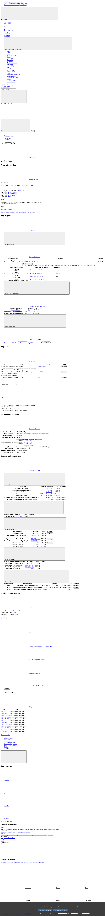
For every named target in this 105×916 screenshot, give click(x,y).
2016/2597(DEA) (5, 713)
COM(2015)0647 (35, 542)
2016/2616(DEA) (5, 722)
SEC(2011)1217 (35, 535)
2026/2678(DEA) (5, 731)
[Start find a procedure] (14, 96)
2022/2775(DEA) (5, 728)
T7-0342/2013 (40, 377)
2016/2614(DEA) (5, 717)
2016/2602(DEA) (5, 715)
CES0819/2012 (46, 589)
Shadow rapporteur (27, 264)
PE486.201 (49, 495)
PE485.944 (49, 493)
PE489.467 (49, 492)
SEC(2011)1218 (35, 537)
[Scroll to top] (14, 756)
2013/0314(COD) (12, 192)
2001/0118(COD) (21, 190)
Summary (64, 366)
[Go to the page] (49, 403)
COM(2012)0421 (35, 539)
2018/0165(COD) (12, 195)
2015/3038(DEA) (5, 711)
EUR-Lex (15, 614)
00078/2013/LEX (17, 516)
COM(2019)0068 (35, 544)
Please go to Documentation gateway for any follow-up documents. (18, 212)
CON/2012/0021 (46, 587)
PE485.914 (49, 488)
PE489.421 (49, 490)
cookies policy (74, 913)
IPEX (14, 612)
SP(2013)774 (34, 541)
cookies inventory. (86, 913)
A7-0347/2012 (40, 371)
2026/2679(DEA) (5, 729)
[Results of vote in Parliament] (49, 390)
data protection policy (63, 913)
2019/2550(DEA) (5, 724)
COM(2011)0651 (41, 366)
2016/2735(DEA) (5, 720)
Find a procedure (5, 87)
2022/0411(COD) (12, 196)
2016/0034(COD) (12, 193)
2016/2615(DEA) (5, 719)
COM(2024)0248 (35, 546)
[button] (25, 856)
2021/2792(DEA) (5, 726)
